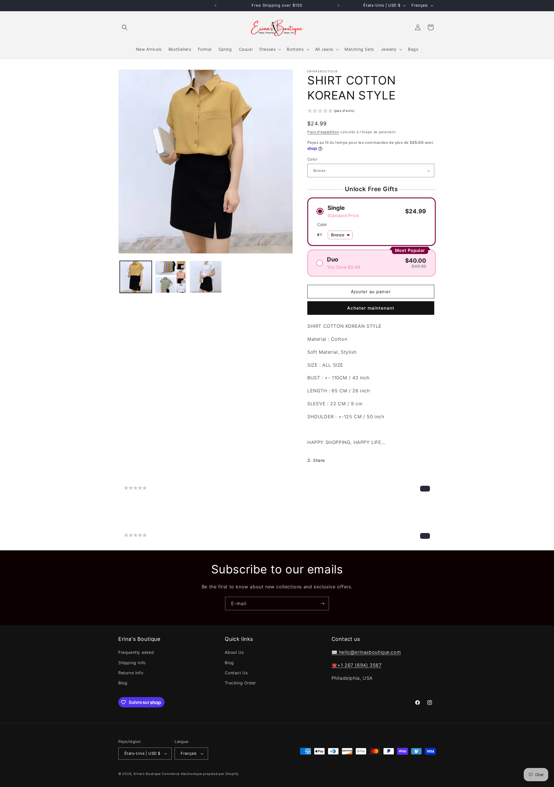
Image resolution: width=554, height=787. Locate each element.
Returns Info (130, 672)
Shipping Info (132, 662)
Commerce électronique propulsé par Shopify (200, 774)
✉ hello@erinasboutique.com (366, 652)
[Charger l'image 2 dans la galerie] (171, 277)
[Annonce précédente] (215, 5)
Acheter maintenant (370, 308)
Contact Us (236, 672)
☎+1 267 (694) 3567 (357, 665)
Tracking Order (240, 682)
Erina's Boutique (147, 774)
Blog (122, 682)
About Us (234, 652)
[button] (124, 27)
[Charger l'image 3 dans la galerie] (206, 277)
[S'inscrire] (322, 603)
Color (312, 159)
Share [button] (319, 460)
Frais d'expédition (323, 132)
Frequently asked (136, 652)
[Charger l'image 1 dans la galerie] (136, 277)
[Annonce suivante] (338, 5)
